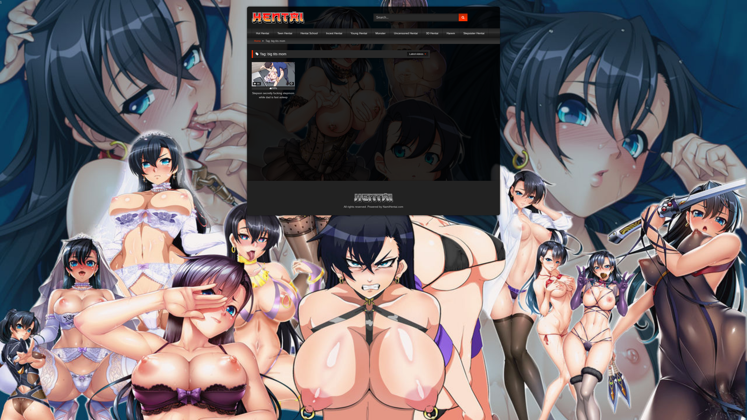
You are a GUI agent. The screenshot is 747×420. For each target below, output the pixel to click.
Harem (451, 33)
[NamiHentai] (278, 18)
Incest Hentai (334, 33)
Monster (380, 33)
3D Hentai (432, 33)
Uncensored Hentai (406, 33)
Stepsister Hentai (473, 33)
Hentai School (309, 33)
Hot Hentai (262, 33)
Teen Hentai (284, 33)
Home (257, 40)
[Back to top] (735, 409)
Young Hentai (359, 33)
